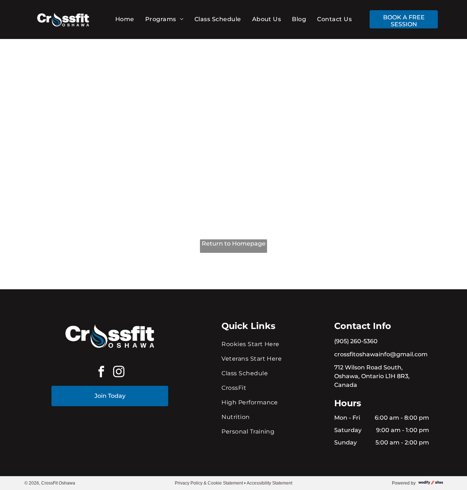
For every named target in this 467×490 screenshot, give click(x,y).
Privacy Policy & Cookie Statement (209, 483)
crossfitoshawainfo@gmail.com (381, 354)
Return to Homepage (234, 243)
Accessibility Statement (269, 483)
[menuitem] (125, 19)
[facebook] (101, 372)
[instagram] (118, 372)
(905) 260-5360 (356, 341)
